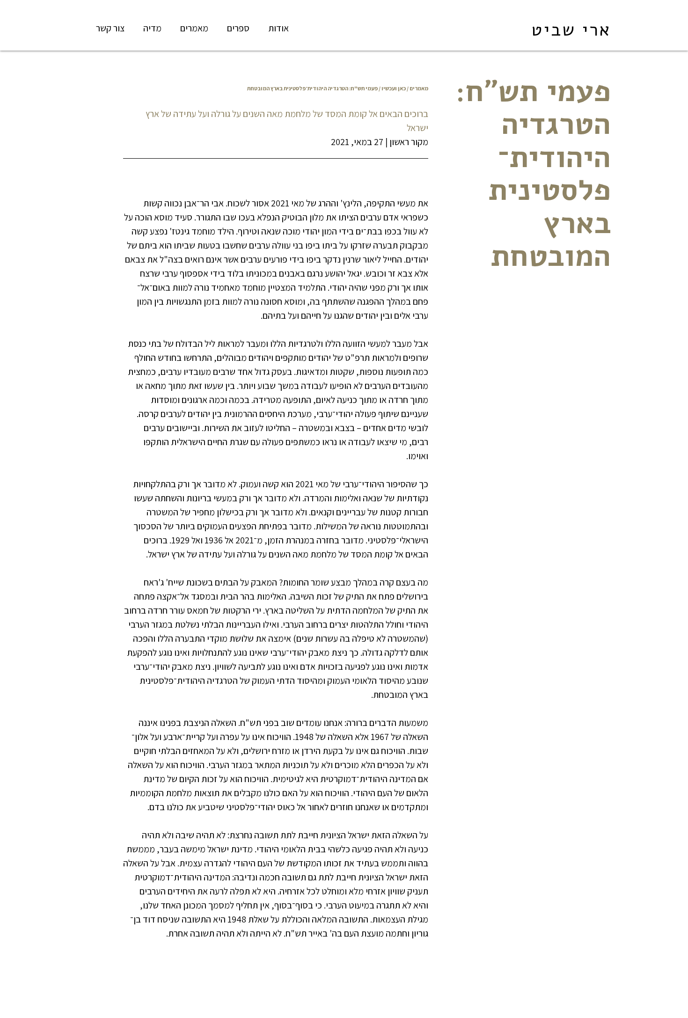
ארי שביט (571, 30)
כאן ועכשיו (393, 88)
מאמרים (194, 28)
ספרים (238, 28)
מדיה (152, 28)
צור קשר (110, 28)
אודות (278, 28)
